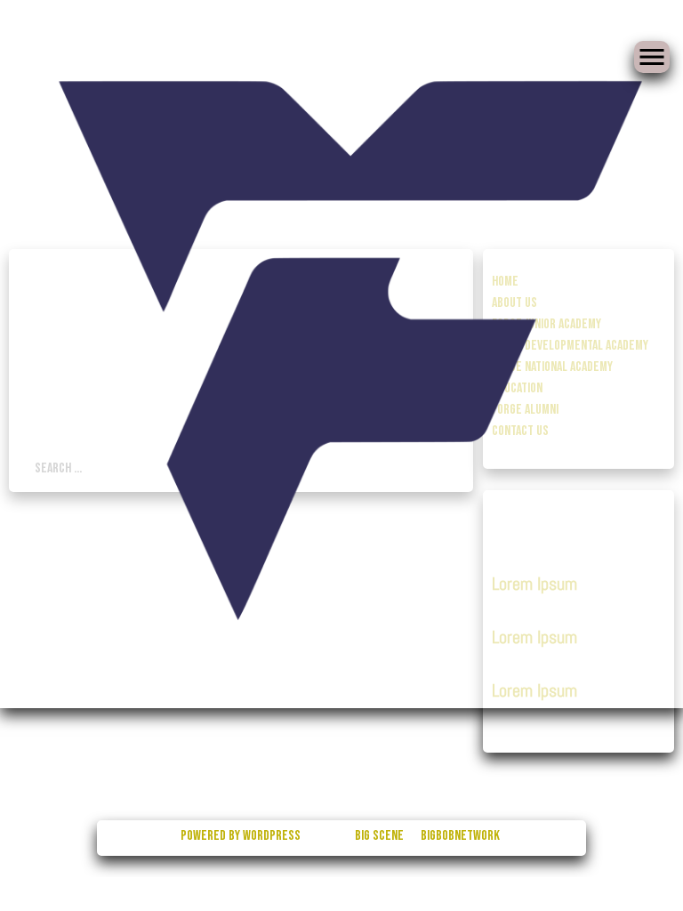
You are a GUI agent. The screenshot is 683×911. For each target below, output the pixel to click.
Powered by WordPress (242, 835)
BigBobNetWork (460, 835)
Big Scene (379, 835)
